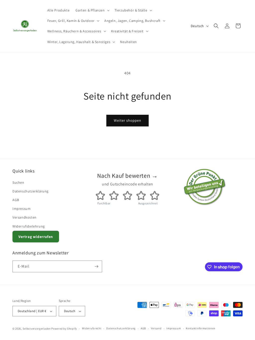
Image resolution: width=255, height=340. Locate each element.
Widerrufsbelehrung (28, 226)
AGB (15, 200)
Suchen (18, 182)
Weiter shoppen (127, 120)
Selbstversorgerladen (37, 328)
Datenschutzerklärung (30, 191)
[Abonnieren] (96, 266)
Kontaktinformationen (200, 328)
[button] (91, 10)
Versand (156, 328)
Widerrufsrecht (92, 328)
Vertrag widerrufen (35, 236)
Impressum (21, 208)
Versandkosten (24, 217)
